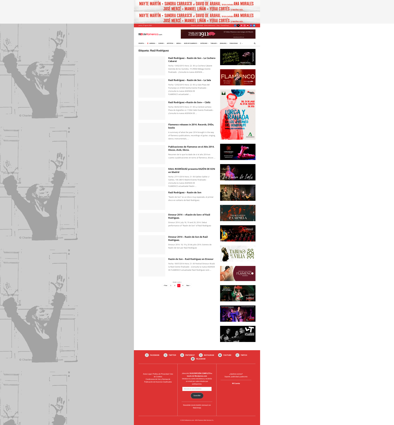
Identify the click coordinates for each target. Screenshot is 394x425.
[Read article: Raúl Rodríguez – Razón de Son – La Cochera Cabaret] (152, 66)
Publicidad (234, 43)
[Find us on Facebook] (235, 25)
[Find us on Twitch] (251, 25)
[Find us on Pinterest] (241, 25)
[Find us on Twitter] (238, 25)
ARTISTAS (170, 43)
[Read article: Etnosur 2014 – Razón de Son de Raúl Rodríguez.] (152, 244)
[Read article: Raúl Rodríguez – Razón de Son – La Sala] (152, 88)
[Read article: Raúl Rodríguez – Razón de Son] (152, 200)
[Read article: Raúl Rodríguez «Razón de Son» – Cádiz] (152, 110)
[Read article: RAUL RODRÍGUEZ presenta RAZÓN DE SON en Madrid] (152, 176)
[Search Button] (254, 43)
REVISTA (141, 43)
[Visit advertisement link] (197, 6)
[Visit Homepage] (150, 34)
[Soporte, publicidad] (197, 25)
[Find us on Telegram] (254, 25)
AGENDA (152, 43)
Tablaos (214, 43)
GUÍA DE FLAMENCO (190, 43)
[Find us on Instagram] (244, 25)
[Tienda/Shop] (225, 25)
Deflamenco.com (189, 420)
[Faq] (218, 25)
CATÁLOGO (203, 43)
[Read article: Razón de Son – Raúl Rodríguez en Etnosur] (152, 267)
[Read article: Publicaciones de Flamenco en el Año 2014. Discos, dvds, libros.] (152, 154)
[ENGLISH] (223, 43)
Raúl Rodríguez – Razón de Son (184, 192)
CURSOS (161, 43)
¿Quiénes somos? (236, 374)
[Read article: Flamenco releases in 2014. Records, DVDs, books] (152, 132)
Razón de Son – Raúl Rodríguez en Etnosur (190, 258)
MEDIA (178, 43)
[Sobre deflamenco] (209, 25)
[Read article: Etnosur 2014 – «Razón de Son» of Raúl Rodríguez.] (152, 222)
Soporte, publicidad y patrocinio (235, 377)
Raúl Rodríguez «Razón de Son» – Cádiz (189, 102)
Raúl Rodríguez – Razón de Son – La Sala (189, 80)
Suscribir (197, 395)
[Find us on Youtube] (247, 25)
